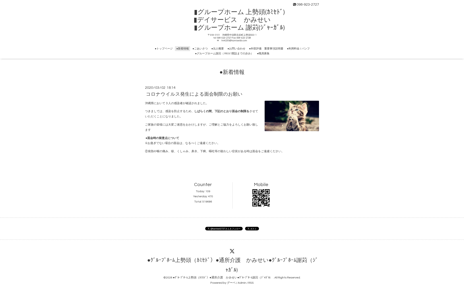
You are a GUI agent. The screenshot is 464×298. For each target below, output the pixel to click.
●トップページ (164, 48)
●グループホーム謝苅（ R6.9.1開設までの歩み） (224, 53)
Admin (242, 282)
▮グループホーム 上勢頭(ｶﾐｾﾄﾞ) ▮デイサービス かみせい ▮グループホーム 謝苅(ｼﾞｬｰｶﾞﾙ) (235, 20)
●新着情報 (182, 48)
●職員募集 (263, 53)
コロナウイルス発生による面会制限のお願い (194, 94)
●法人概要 (217, 48)
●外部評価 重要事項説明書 (266, 48)
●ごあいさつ (200, 48)
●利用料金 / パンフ (298, 48)
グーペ (231, 282)
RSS (251, 282)
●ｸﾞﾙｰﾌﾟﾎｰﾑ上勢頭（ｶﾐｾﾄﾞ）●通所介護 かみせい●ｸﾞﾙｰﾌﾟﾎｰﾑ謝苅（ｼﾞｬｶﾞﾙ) (223, 277)
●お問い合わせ (236, 48)
